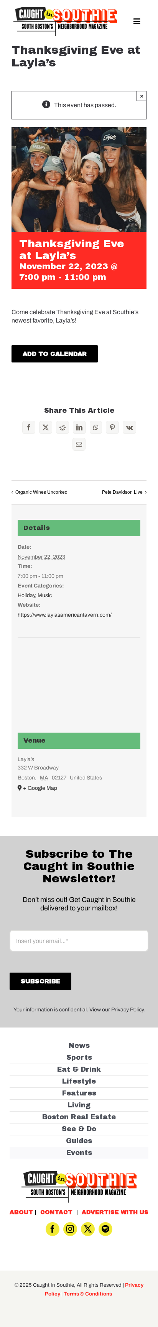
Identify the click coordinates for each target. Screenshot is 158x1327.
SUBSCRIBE (79, 688)
